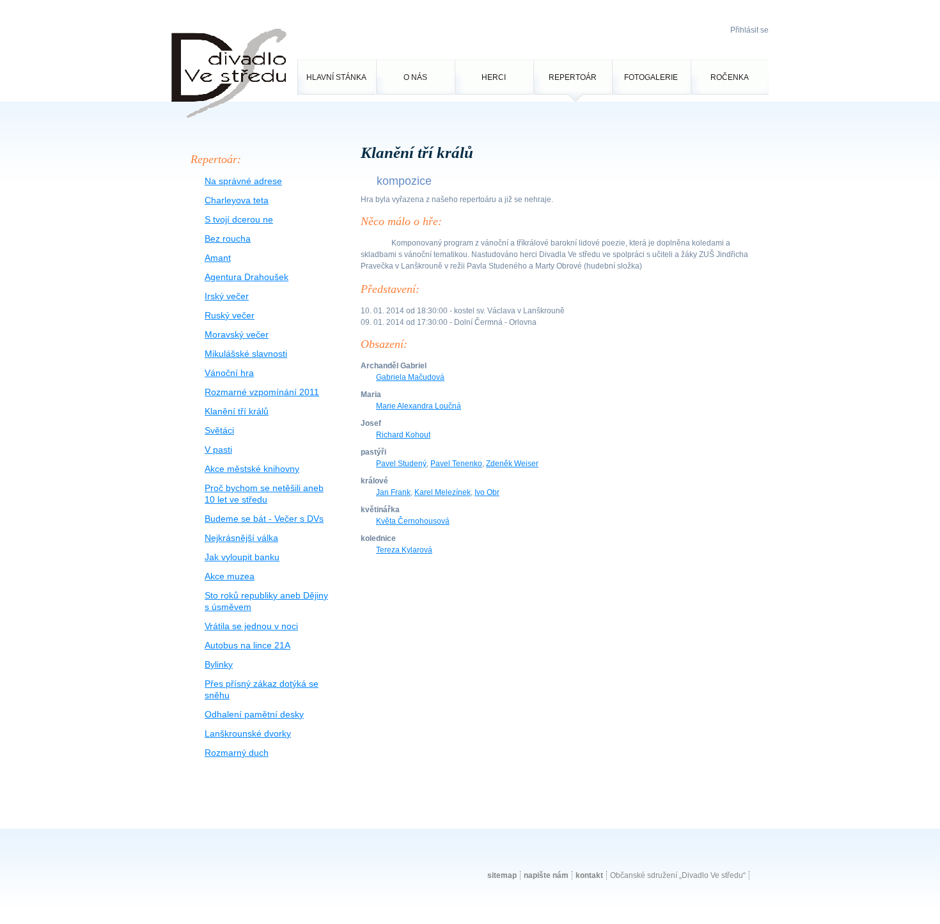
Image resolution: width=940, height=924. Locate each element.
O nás (415, 77)
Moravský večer (237, 334)
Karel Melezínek (442, 492)
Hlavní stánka (336, 77)
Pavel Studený (401, 463)
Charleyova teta (237, 200)
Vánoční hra (229, 373)
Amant (218, 258)
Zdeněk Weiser (512, 463)
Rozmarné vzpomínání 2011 (262, 392)
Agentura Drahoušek (246, 277)
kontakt (589, 875)
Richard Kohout (403, 434)
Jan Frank (393, 492)
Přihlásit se (749, 30)
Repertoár (573, 77)
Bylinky (219, 664)
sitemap (502, 875)
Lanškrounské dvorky (248, 733)
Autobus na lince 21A (247, 645)
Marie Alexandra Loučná (418, 406)
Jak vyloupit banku (242, 557)
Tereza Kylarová (404, 549)
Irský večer (227, 296)
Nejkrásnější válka (241, 538)
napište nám (546, 875)
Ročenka (729, 77)
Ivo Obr (486, 492)
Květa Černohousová (413, 521)
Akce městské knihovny (252, 469)
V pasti (218, 449)
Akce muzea (230, 576)
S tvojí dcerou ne (239, 219)
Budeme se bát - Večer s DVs (264, 518)
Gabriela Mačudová (410, 377)
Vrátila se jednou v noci (251, 626)
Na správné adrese (243, 181)
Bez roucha (228, 238)
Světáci (219, 430)
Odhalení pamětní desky (254, 714)
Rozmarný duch (237, 753)
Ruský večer (230, 315)
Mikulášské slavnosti (246, 353)
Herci (494, 77)
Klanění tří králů (237, 411)
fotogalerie (651, 77)
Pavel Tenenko (456, 463)
